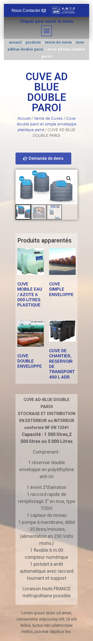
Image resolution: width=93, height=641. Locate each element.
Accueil (15, 42)
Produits (33, 42)
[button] (46, 30)
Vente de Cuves (58, 42)
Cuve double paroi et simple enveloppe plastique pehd (46, 124)
